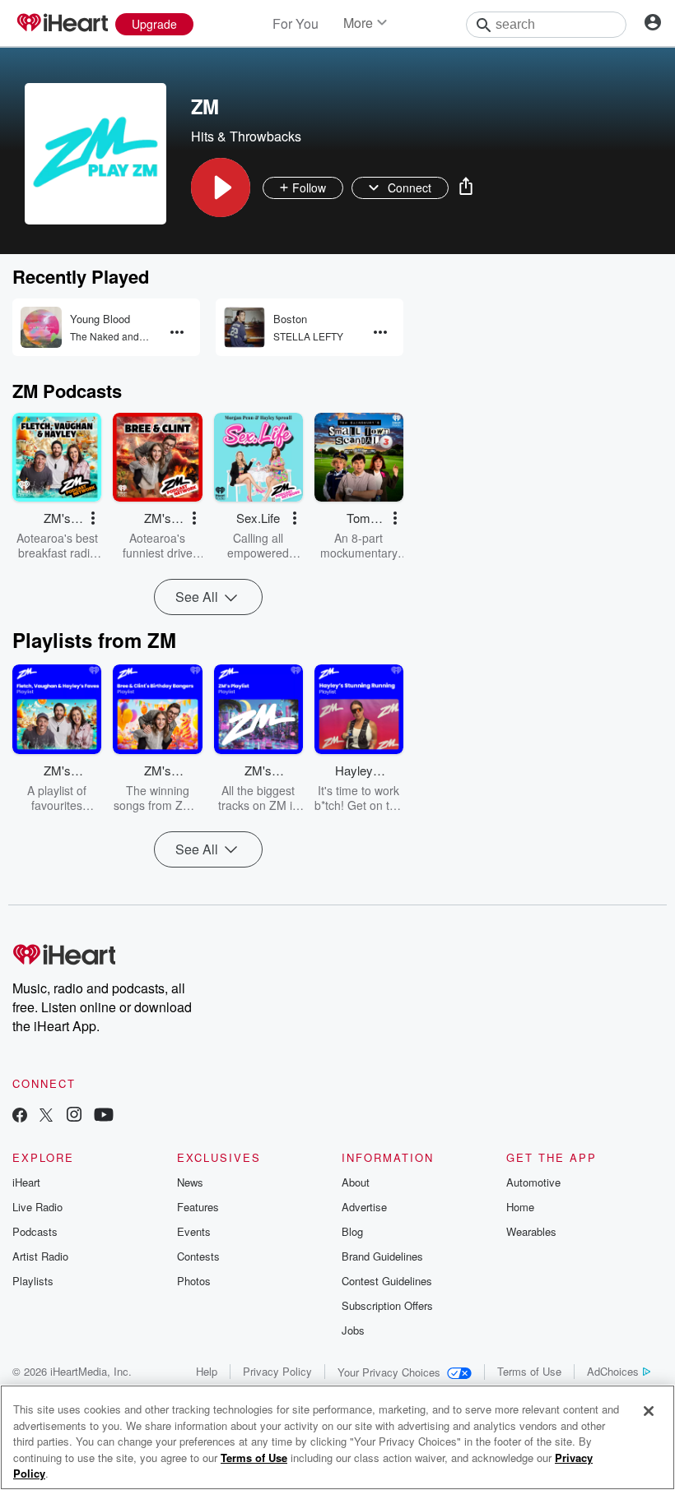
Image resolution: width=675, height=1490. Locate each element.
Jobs (353, 1330)
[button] (220, 187)
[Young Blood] (41, 327)
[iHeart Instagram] (74, 1116)
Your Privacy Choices (389, 1372)
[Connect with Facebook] (19, 1116)
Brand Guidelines (382, 1256)
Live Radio (37, 1207)
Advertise (364, 1207)
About (356, 1182)
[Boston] (244, 327)
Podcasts (35, 1231)
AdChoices (613, 1371)
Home (520, 1207)
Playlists (33, 1281)
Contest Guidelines (387, 1281)
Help (206, 1371)
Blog (352, 1231)
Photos (194, 1281)
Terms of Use (529, 1371)
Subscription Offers (387, 1305)
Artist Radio (40, 1256)
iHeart (26, 1182)
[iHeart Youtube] (104, 1116)
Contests (198, 1256)
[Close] (649, 1411)
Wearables (531, 1231)
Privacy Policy (277, 1371)
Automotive (533, 1182)
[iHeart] (61, 23)
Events (194, 1231)
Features (198, 1207)
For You (295, 23)
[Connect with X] (46, 1116)
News (190, 1182)
